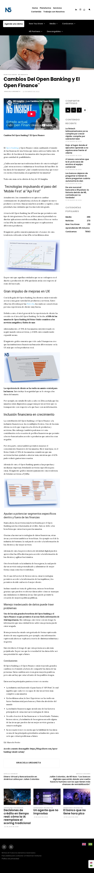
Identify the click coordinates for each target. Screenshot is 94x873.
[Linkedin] (76, 9)
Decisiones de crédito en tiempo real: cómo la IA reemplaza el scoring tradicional (17, 816)
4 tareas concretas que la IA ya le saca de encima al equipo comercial (77, 163)
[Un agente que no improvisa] (46, 797)
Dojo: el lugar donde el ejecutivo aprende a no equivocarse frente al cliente (76, 149)
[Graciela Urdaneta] (10, 763)
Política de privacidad (10, 858)
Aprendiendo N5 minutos (13, 808)
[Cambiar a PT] (91, 865)
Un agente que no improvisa (45, 811)
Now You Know (10, 74)
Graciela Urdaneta (12, 91)
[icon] (84, 10)
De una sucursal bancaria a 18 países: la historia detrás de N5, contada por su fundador (77, 192)
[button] (89, 9)
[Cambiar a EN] (91, 862)
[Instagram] (80, 9)
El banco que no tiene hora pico (74, 811)
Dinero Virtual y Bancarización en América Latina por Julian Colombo (21, 778)
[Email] (73, 110)
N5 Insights (23, 74)
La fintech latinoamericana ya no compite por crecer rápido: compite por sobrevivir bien (76, 133)
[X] (79, 110)
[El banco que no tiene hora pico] (76, 797)
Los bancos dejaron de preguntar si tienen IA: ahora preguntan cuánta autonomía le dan (77, 177)
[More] (85, 110)
